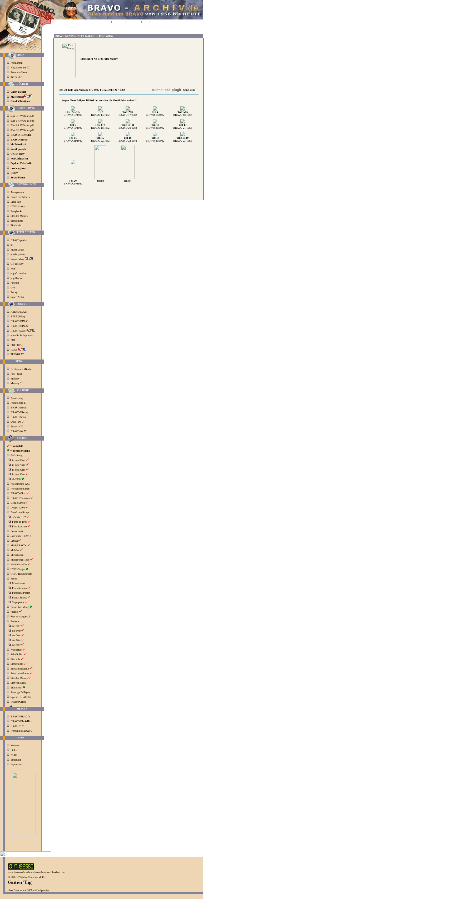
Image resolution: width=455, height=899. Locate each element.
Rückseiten (16, 649)
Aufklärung (16, 62)
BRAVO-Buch (18, 407)
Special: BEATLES (21, 697)
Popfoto (15, 282)
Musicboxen (17, 554)
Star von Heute (18, 682)
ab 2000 (16, 479)
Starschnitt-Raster (20, 673)
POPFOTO (17, 344)
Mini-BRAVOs (19, 545)
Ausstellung (17, 398)
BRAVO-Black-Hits (21, 721)
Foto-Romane (19, 526)
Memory (15, 378)
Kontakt (15, 745)
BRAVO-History (19, 412)
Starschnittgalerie (20, 668)
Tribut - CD (17, 426)
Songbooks (16, 211)
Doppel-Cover (18, 507)
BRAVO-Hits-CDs (20, 716)
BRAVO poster (19, 240)
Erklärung (16, 759)
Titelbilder (16, 77)
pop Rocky (16, 278)
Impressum (16, 764)
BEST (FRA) (18, 316)
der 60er (16, 630)
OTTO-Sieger (18, 206)
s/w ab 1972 (19, 517)
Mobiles (15, 550)
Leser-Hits (16, 201)
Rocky (14, 292)
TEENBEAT (17, 354)
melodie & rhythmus (22, 335)
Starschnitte (17, 220)
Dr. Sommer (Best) (21, 369)
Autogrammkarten (20, 488)
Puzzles (14, 611)
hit (12, 244)
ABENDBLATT (19, 311)
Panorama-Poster (21, 592)
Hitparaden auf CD (20, 67)
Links (14, 750)
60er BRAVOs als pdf (22, 120)
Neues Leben (18, 259)
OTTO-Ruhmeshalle (21, 573)
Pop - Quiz (16, 373)
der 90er (16, 644)
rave (13, 287)
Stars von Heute (19, 72)
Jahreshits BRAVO (21, 536)
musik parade (18, 254)
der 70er (16, 635)
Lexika (14, 540)
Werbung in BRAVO (21, 730)
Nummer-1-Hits (19, 564)
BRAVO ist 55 (18, 431)
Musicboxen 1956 (20, 559)
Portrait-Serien (19, 588)
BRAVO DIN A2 (20, 325)
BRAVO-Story (18, 417)
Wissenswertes (18, 701)
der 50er (16, 626)
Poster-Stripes (19, 597)
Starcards (15, 659)
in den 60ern (18, 460)
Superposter (18, 602)
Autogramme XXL (20, 483)
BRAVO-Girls (18, 493)
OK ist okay (17, 263)
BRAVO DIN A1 (20, 321)
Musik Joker (17, 249)
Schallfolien (17, 654)
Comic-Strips (18, 502)
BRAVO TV (17, 726)
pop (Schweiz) (18, 273)
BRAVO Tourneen (20, 498)
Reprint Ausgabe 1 (20, 616)
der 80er (16, 640)
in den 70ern (18, 464)
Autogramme (17, 192)
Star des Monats (19, 215)
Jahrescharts (17, 531)
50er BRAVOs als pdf (22, 115)
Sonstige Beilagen (20, 692)
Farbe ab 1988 (19, 521)
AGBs (14, 754)
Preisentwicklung (20, 607)
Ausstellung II (18, 402)
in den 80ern (18, 469)
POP (13, 268)
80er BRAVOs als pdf (22, 130)
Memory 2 (16, 383)
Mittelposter (18, 583)
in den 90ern (18, 474)
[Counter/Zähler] (21, 868)
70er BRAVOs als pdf (22, 125)
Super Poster (18, 297)
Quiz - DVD (17, 421)
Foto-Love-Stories (20, 197)
